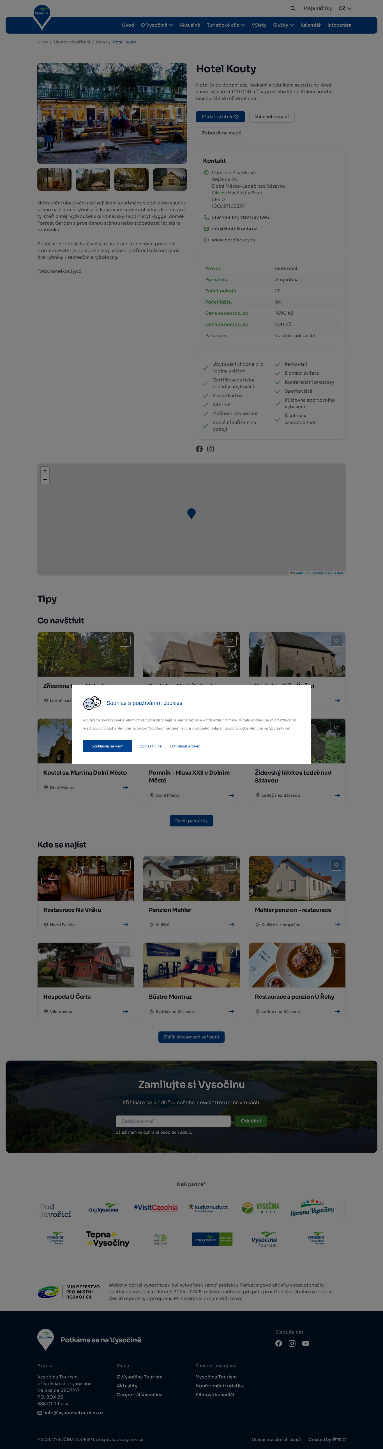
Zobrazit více (150, 746)
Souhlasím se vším (107, 746)
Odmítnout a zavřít (185, 746)
